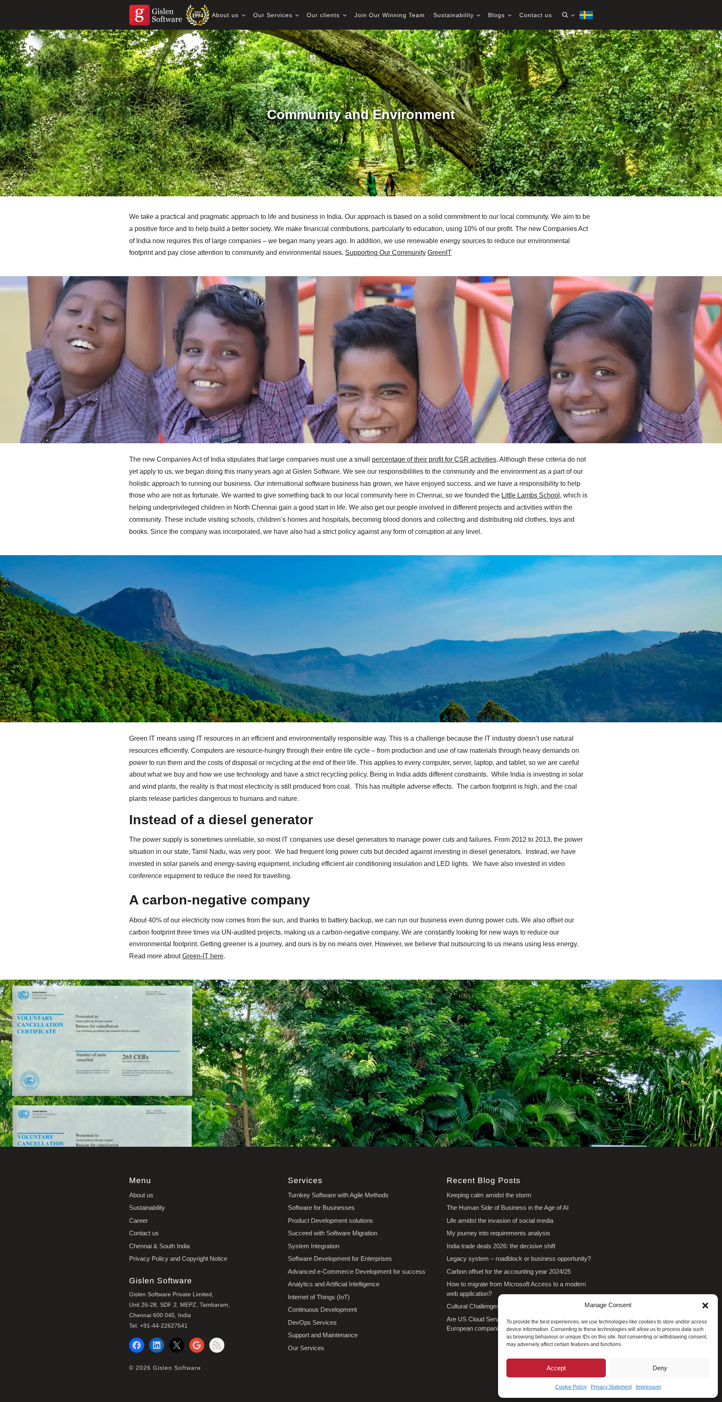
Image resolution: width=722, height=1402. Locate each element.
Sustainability (454, 15)
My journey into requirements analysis (498, 1233)
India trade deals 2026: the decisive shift (501, 1246)
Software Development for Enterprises (340, 1258)
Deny (660, 1368)
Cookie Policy (571, 1387)
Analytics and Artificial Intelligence (333, 1284)
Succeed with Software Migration (332, 1233)
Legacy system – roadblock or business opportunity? (519, 1258)
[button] (705, 1305)
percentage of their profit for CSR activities (434, 459)
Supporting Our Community (385, 252)
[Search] (568, 15)
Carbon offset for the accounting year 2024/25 (509, 1271)
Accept (556, 1368)
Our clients (324, 15)
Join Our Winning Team (389, 15)
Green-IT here (203, 956)
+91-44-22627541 (164, 1325)
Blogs (497, 15)
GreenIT (439, 252)
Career (138, 1220)
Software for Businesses (321, 1207)
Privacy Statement (611, 1387)
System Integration (313, 1246)
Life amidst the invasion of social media (500, 1220)
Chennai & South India (159, 1246)
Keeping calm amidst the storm (489, 1195)
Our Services (274, 15)
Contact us (535, 15)
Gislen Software (177, 1367)
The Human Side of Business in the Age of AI (508, 1207)
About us (226, 15)
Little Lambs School (530, 495)
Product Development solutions (330, 1220)
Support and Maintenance (323, 1335)
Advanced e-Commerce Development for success (356, 1271)
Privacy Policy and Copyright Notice (178, 1258)
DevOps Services (312, 1322)
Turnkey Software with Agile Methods (338, 1195)
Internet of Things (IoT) (319, 1296)
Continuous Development (322, 1309)
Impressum (648, 1387)
